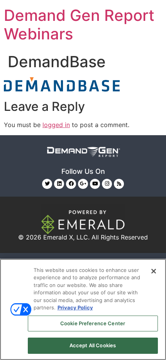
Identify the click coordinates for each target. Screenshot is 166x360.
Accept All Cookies (92, 345)
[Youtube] (95, 184)
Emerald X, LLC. (66, 237)
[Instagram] (107, 184)
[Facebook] (71, 184)
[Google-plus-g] (83, 184)
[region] (83, 309)
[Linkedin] (59, 184)
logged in (56, 125)
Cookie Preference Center (92, 323)
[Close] (153, 271)
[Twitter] (47, 184)
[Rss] (119, 184)
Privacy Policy (75, 307)
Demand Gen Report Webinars (79, 24)
